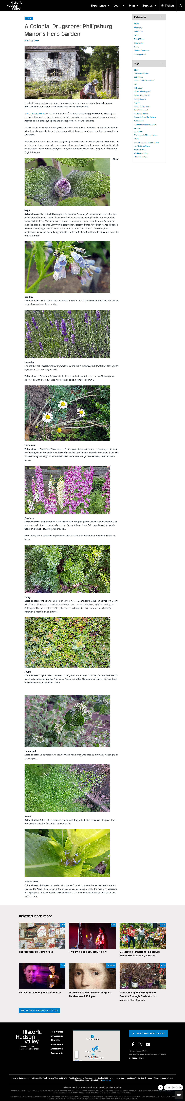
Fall (135, 84)
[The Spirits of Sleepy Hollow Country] (42, 976)
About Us (55, 1040)
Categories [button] (140, 17)
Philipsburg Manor (32, 41)
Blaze (136, 70)
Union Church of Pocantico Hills (146, 142)
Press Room (57, 1044)
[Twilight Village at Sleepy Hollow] (92, 936)
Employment (57, 1048)
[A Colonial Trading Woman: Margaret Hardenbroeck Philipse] (92, 976)
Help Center (57, 1031)
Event (136, 35)
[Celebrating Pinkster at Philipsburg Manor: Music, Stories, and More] (143, 936)
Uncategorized (140, 55)
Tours (136, 139)
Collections (138, 31)
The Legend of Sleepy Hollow (145, 135)
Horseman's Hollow (141, 95)
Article (28, 18)
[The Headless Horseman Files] (42, 936)
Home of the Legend (142, 92)
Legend (137, 103)
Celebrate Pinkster (141, 74)
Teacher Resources (141, 51)
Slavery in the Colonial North (145, 124)
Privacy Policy (114, 1087)
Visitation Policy (71, 1087)
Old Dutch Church (141, 110)
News (136, 47)
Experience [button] (98, 5)
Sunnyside (138, 131)
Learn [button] (117, 5)
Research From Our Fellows (145, 117)
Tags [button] (136, 63)
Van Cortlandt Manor (142, 146)
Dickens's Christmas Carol (144, 81)
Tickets (169, 5)
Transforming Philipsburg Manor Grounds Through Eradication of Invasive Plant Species (138, 996)
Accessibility (57, 1053)
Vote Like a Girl (140, 150)
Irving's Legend (140, 99)
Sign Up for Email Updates (151, 1033)
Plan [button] (132, 5)
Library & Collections (142, 106)
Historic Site (138, 43)
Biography (138, 28)
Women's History (140, 157)
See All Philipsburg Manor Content (39, 1010)
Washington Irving (141, 153)
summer (137, 128)
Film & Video (139, 39)
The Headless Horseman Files (36, 951)
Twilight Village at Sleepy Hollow (87, 951)
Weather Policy (87, 1087)
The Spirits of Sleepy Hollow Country (40, 992)
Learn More (106, 1080)
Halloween (138, 88)
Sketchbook (138, 121)
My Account (57, 1036)
